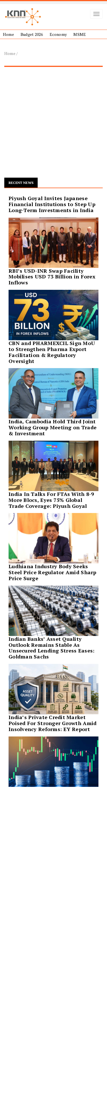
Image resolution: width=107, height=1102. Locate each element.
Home (8, 34)
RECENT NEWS (21, 182)
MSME (79, 34)
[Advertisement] (53, 124)
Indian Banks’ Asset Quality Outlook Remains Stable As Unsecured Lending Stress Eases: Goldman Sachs (51, 647)
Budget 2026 (32, 34)
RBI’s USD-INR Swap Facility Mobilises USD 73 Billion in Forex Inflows (52, 276)
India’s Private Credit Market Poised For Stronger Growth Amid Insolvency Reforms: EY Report (52, 723)
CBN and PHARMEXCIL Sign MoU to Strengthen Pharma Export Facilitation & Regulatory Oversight (52, 352)
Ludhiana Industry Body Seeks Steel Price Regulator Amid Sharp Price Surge (52, 572)
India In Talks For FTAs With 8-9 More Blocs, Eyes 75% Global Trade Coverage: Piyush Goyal (51, 500)
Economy (58, 34)
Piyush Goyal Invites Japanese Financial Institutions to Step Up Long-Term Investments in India (52, 204)
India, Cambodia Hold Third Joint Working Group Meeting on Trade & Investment (52, 427)
